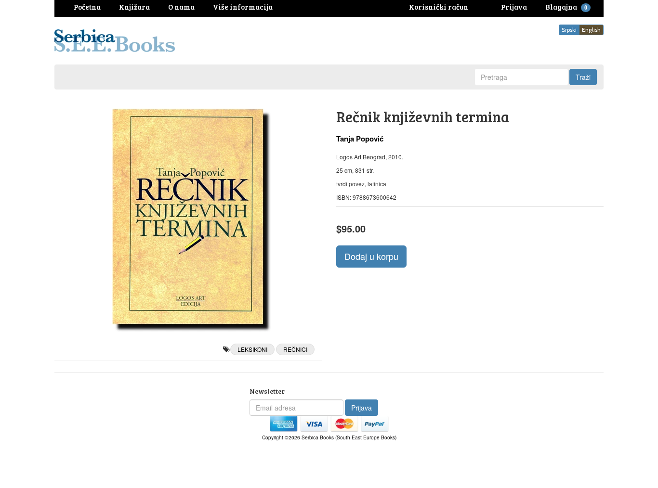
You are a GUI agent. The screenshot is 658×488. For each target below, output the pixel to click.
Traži (583, 77)
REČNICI (295, 349)
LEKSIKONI (252, 349)
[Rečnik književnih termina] (188, 216)
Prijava (361, 407)
